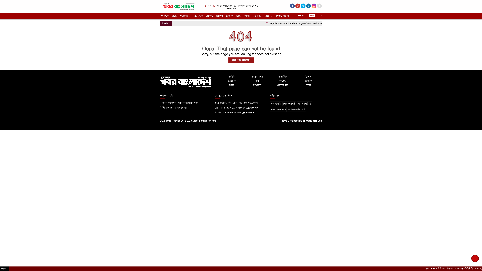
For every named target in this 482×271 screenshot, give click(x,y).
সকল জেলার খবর (278, 109)
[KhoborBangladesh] (179, 6)
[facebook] (292, 6)
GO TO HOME (241, 60)
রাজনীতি (209, 16)
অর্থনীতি (231, 76)
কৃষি (257, 81)
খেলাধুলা (229, 16)
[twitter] (297, 6)
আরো (267, 16)
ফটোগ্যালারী (276, 103)
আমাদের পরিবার (282, 16)
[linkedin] (308, 6)
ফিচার (238, 16)
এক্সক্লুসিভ (231, 81)
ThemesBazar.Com (312, 120)
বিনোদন (219, 16)
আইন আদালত (257, 76)
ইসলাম (247, 16)
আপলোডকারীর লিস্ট (296, 109)
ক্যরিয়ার (282, 81)
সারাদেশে (184, 16)
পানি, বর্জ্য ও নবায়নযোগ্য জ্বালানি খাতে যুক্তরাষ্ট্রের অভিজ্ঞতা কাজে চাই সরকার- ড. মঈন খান (296, 23)
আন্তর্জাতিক (198, 16)
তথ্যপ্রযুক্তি (257, 16)
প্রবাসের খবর (282, 85)
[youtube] (314, 6)
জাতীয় (174, 16)
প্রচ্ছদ (165, 16)
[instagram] (303, 6)
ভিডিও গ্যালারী (289, 103)
